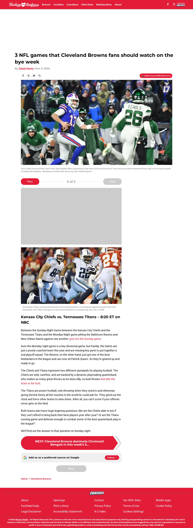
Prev (30, 181)
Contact (99, 500)
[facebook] (168, 4)
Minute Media (21, 519)
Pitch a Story (61, 505)
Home (24, 478)
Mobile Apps (163, 500)
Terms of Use (131, 505)
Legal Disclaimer (31, 511)
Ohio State (87, 4)
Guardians (72, 4)
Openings (59, 500)
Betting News (104, 4)
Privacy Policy (102, 505)
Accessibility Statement (67, 511)
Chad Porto (26, 68)
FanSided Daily (30, 505)
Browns (46, 4)
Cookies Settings (133, 511)
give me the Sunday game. (85, 338)
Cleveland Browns (41, 478)
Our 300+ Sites (132, 500)
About (118, 4)
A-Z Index (100, 511)
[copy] (39, 75)
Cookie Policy (164, 505)
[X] (174, 4)
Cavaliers (59, 4)
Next (112, 181)
